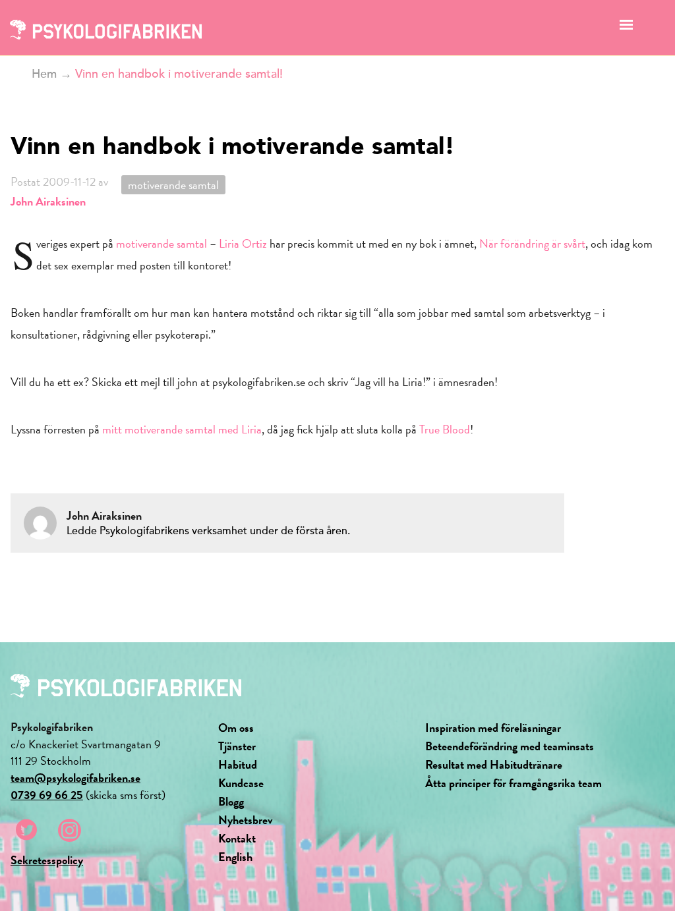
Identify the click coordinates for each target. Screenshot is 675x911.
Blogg (231, 801)
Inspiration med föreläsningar (493, 727)
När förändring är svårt (532, 243)
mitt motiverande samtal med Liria (182, 429)
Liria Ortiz (243, 243)
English (235, 857)
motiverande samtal (173, 185)
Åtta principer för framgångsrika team (513, 783)
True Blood (444, 429)
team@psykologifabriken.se (75, 778)
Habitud (237, 764)
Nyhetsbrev (245, 820)
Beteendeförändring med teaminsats (509, 746)
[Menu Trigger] (626, 28)
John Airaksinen (48, 201)
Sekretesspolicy (47, 860)
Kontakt (237, 838)
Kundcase (241, 783)
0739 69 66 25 (47, 795)
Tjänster (237, 746)
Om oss (236, 727)
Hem (44, 74)
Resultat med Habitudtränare (493, 764)
